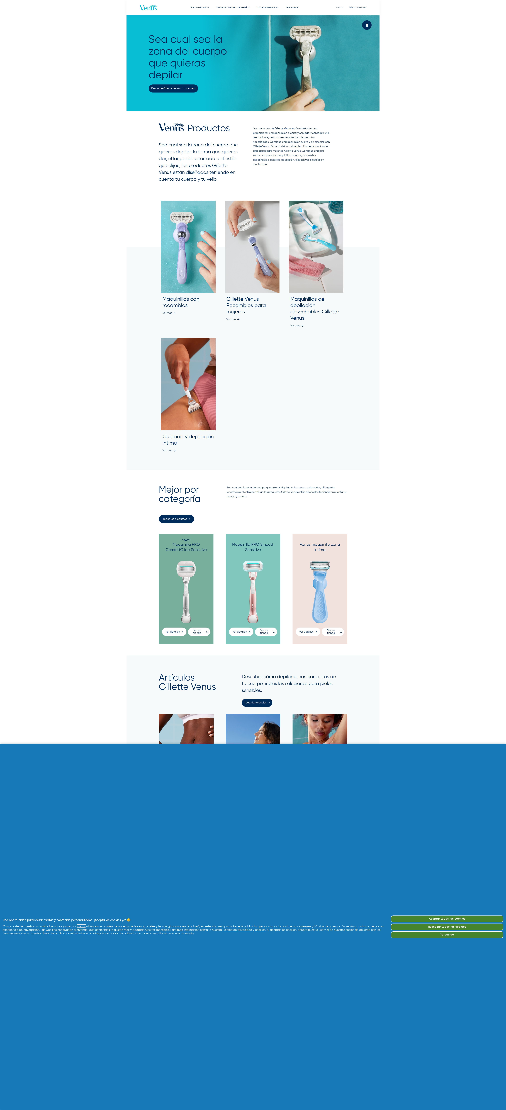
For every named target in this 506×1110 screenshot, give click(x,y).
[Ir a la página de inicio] (148, 7)
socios (81, 926)
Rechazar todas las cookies (447, 927)
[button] (367, 25)
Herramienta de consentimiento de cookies (70, 933)
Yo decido (447, 934)
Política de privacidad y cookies (244, 930)
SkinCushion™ (292, 7)
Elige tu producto (198, 7)
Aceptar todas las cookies (447, 918)
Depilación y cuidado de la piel (231, 7)
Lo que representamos (267, 7)
